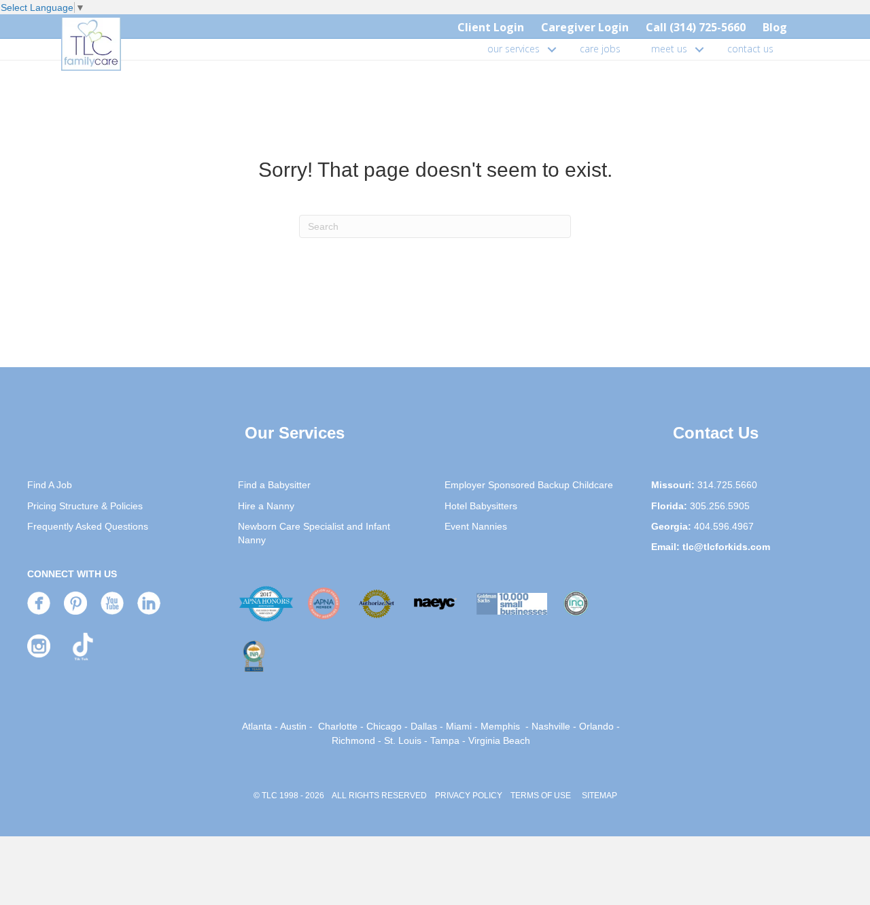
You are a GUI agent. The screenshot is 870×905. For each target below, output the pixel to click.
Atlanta (257, 726)
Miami (459, 726)
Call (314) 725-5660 (696, 27)
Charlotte (338, 726)
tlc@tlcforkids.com (726, 546)
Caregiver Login (585, 27)
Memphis (500, 726)
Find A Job (49, 484)
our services (513, 48)
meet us (669, 48)
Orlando (596, 726)
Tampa (444, 740)
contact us (750, 48)
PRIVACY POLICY (468, 795)
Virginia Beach (499, 740)
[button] (552, 49)
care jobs (600, 48)
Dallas (424, 726)
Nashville (551, 726)
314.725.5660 (727, 484)
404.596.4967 (724, 526)
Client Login (490, 27)
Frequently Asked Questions (87, 526)
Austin (293, 726)
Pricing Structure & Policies (85, 505)
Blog (775, 27)
